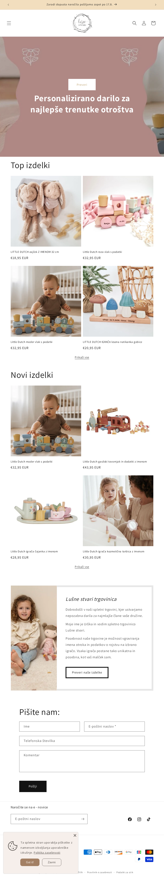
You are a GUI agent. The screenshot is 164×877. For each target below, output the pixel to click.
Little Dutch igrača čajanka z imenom (34, 551)
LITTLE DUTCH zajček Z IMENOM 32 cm (35, 252)
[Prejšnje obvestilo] (8, 4)
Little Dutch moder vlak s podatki (32, 342)
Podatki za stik (124, 872)
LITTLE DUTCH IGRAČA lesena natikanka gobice (112, 342)
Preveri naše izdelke (87, 672)
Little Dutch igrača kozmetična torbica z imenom (113, 551)
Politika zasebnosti (47, 852)
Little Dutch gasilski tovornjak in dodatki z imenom (115, 461)
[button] (9, 23)
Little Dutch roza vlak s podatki (102, 252)
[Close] (75, 835)
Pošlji (33, 786)
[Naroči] (82, 819)
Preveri (82, 84)
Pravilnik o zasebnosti (99, 872)
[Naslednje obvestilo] (155, 4)
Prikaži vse (82, 357)
